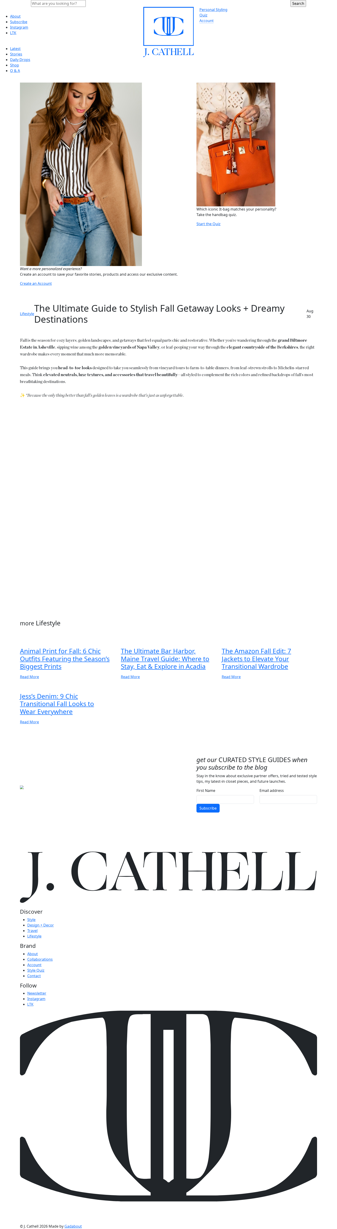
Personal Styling (213, 9)
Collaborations (40, 959)
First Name (205, 790)
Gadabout (73, 1226)
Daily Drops (20, 59)
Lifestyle (27, 313)
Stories (16, 54)
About (15, 16)
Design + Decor (40, 925)
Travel (32, 930)
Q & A (15, 70)
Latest (15, 48)
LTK (13, 32)
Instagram (19, 27)
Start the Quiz (208, 223)
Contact (34, 975)
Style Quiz (35, 970)
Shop (14, 65)
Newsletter (36, 993)
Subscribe (18, 21)
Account (206, 20)
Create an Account (36, 283)
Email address (272, 790)
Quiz (203, 15)
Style (31, 919)
